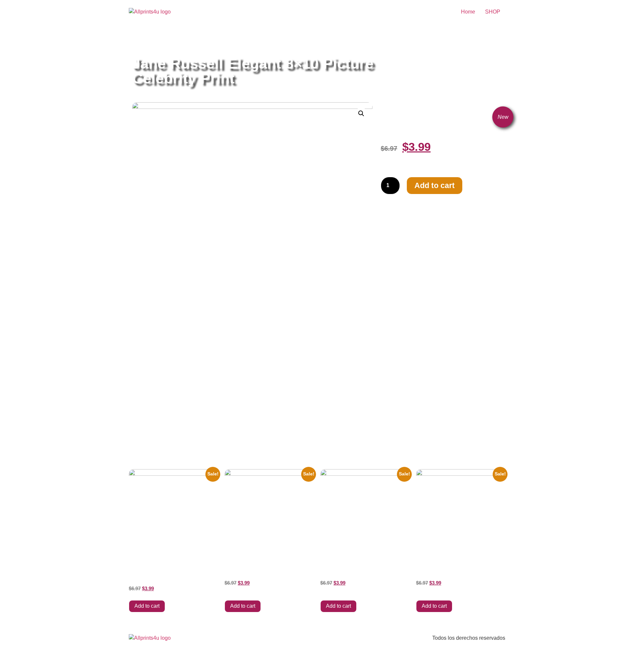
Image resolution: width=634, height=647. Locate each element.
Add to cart (434, 185)
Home (468, 12)
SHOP (492, 12)
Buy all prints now (168, 40)
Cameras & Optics (211, 40)
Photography (249, 40)
